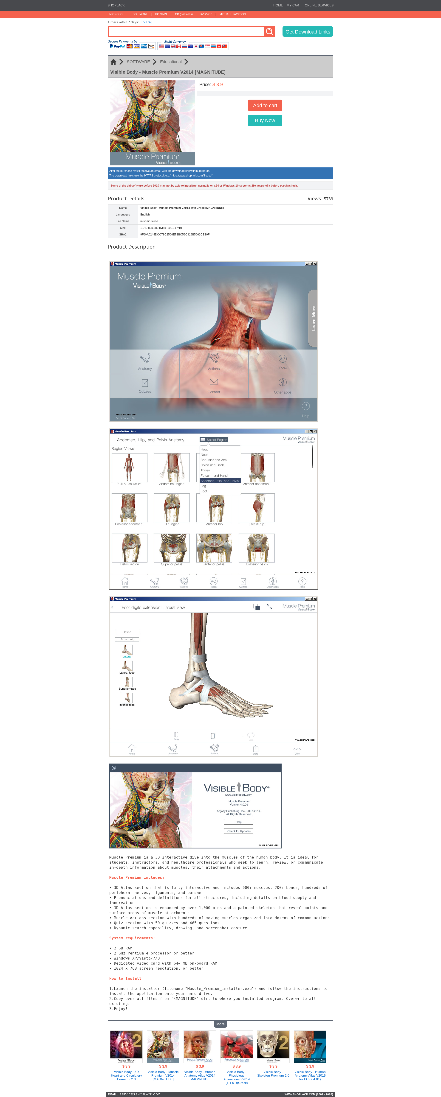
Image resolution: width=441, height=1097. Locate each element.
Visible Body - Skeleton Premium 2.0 (273, 1073)
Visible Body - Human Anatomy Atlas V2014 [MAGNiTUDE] (199, 1075)
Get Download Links (308, 32)
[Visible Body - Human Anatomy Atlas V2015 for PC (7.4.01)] (310, 1061)
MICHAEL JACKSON (233, 14)
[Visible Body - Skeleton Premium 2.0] (273, 1061)
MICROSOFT (117, 14)
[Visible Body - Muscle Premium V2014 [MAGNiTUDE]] (163, 1061)
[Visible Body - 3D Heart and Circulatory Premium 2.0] (126, 1061)
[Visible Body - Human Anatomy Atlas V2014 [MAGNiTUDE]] (200, 1061)
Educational (171, 61)
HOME (278, 5)
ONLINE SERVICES (319, 5)
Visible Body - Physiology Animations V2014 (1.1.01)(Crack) (236, 1077)
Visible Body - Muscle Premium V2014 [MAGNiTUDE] (163, 1075)
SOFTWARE (140, 14)
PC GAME (161, 14)
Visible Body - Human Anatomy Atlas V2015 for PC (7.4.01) (310, 1075)
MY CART (294, 5)
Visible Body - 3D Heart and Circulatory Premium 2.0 (126, 1075)
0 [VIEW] (146, 22)
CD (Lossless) (184, 14)
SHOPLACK (116, 5)
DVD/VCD (206, 14)
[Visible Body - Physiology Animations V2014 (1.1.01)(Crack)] (236, 1061)
